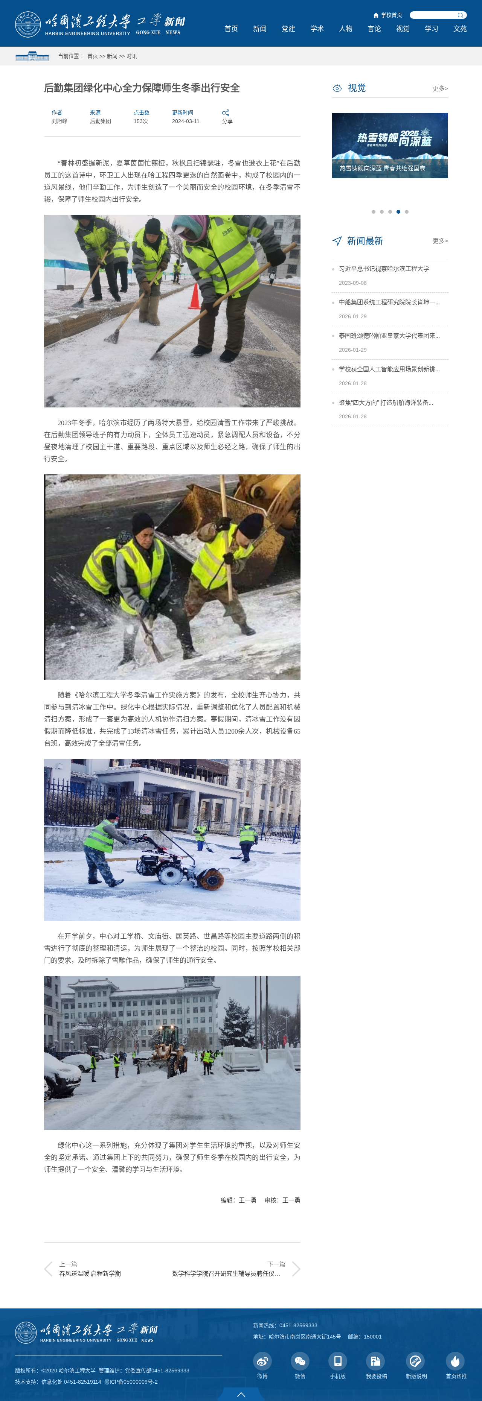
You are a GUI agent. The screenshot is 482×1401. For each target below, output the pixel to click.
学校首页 (391, 15)
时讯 (132, 56)
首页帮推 (456, 1376)
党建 (288, 29)
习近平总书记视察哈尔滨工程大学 (384, 269)
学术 (317, 29)
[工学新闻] (100, 24)
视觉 (403, 29)
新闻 (260, 29)
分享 (227, 121)
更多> (440, 88)
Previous (341, 162)
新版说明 (416, 1376)
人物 (345, 29)
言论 (374, 29)
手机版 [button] (338, 1376)
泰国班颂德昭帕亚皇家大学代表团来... (389, 336)
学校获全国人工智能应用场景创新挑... (389, 369)
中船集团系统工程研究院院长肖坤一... (389, 302)
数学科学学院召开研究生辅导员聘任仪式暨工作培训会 (244, 1273)
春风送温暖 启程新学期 (90, 1273)
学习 (431, 29)
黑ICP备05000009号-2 (131, 1382)
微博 (262, 1376)
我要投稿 (376, 1376)
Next (439, 162)
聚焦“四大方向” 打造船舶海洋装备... (386, 403)
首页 (231, 29)
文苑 (460, 29)
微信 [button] (300, 1376)
